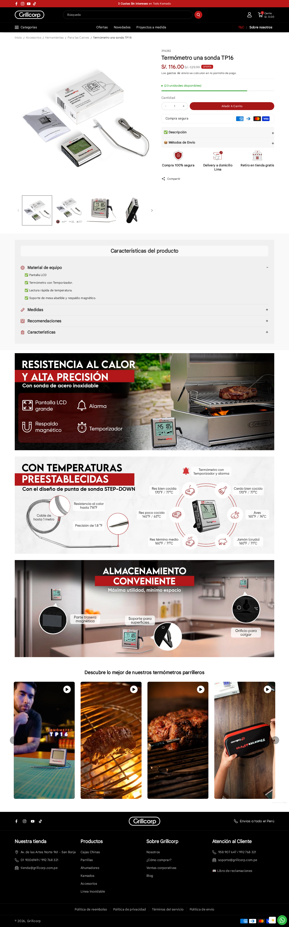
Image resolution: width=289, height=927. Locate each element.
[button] (266, 14)
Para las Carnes (78, 37)
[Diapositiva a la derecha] (152, 210)
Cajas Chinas (90, 852)
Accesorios (33, 37)
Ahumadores (90, 868)
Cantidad (168, 98)
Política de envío (202, 909)
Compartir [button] (173, 179)
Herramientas (54, 37)
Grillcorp (34, 921)
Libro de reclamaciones (234, 871)
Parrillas (87, 860)
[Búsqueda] (198, 15)
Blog (149, 876)
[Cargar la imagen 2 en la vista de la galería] (69, 210)
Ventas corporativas (161, 868)
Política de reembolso (91, 909)
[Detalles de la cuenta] (249, 14)
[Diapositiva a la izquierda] (18, 210)
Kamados (87, 876)
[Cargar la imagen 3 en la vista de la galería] (101, 210)
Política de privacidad (129, 909)
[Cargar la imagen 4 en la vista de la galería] (133, 210)
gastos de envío (178, 73)
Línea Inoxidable (93, 892)
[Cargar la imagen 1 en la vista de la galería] (37, 210)
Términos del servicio (167, 909)
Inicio (18, 37)
